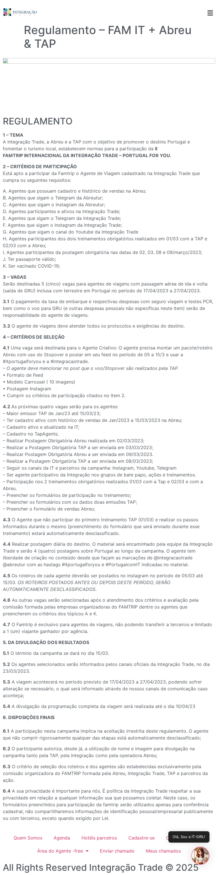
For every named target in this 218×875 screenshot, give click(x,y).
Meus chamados (163, 851)
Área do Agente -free (60, 851)
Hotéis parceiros (99, 838)
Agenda (62, 838)
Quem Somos (28, 838)
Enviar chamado (117, 851)
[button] (210, 13)
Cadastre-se (141, 838)
